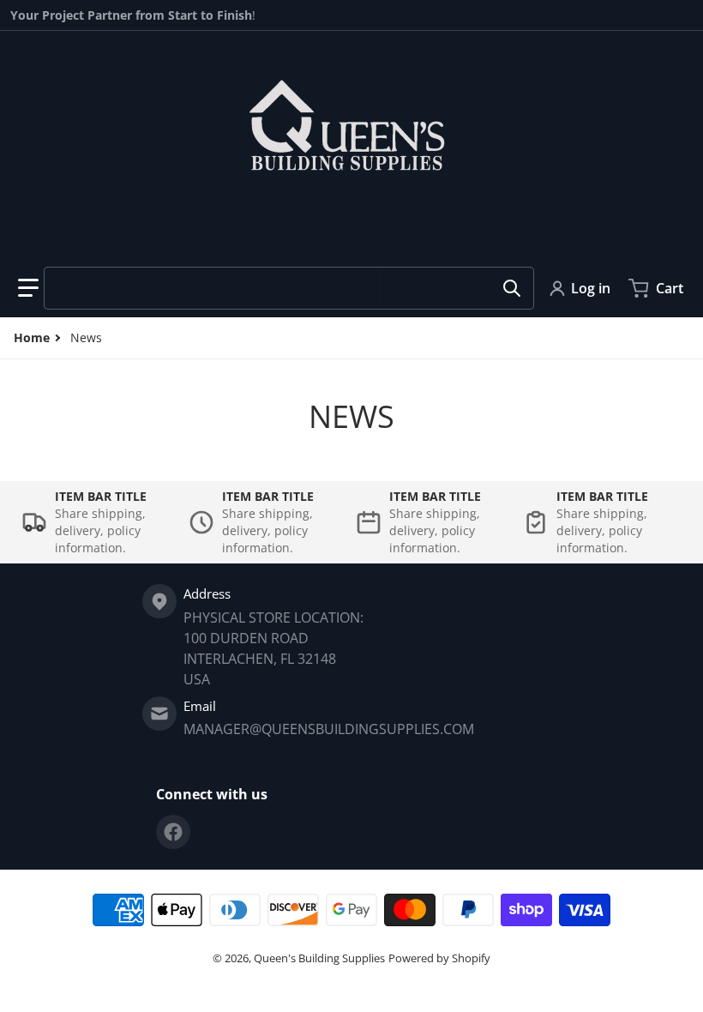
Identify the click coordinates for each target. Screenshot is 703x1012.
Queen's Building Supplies (319, 958)
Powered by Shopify (439, 958)
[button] (28, 288)
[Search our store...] (511, 288)
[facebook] (173, 832)
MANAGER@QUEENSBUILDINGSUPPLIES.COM (328, 729)
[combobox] (289, 288)
